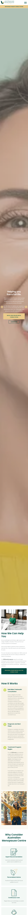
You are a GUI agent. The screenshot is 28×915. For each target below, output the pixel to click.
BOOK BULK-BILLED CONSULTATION (14, 6)
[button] (2, 306)
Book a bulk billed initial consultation (14, 316)
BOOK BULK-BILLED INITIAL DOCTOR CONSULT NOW (14, 671)
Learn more (14, 322)
